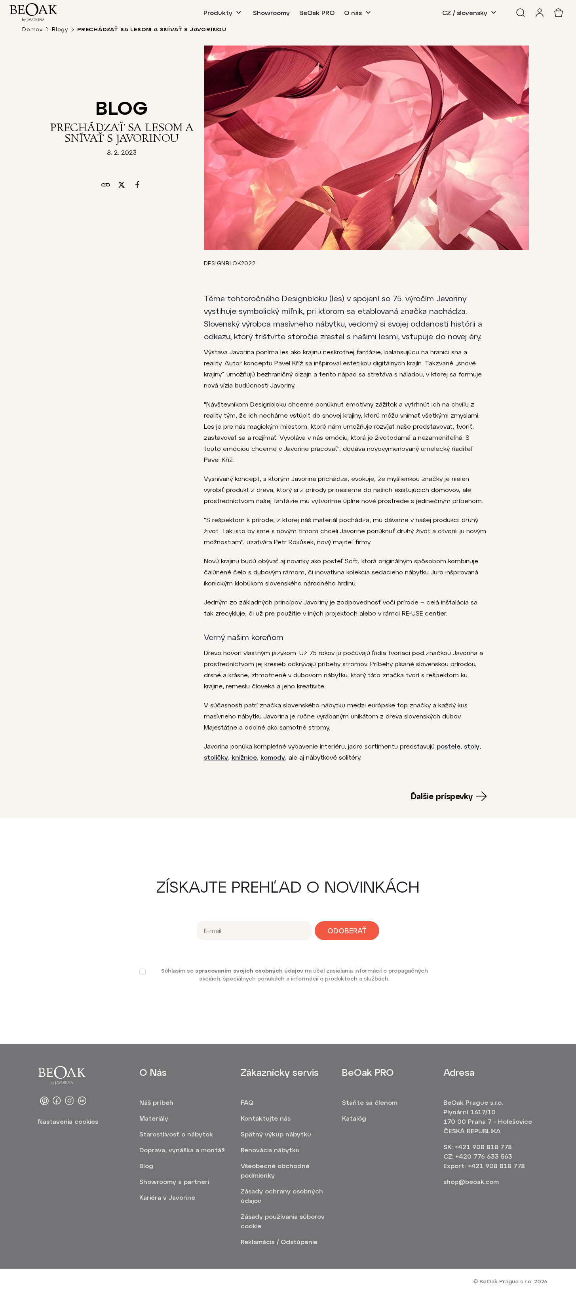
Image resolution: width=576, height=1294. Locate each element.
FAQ (247, 1102)
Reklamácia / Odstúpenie (279, 1241)
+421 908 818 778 (483, 1146)
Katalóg (354, 1118)
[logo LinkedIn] (82, 1100)
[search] (520, 13)
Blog (146, 1165)
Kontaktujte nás (266, 1118)
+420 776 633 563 (483, 1156)
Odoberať (347, 930)
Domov (32, 29)
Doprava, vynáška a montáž (182, 1149)
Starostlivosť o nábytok (176, 1134)
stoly (471, 746)
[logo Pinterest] (44, 1100)
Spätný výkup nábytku (276, 1134)
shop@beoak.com (471, 1181)
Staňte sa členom (369, 1102)
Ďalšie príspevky (442, 796)
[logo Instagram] (69, 1100)
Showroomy (271, 12)
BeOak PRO (317, 12)
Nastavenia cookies (68, 1121)
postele (448, 746)
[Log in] (539, 13)
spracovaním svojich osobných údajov (249, 970)
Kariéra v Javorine (167, 1197)
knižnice (244, 757)
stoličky (216, 757)
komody (272, 757)
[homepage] (33, 12)
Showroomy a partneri (174, 1181)
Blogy (60, 29)
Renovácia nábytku (270, 1149)
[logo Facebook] (57, 1100)
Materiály (153, 1118)
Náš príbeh (156, 1102)
